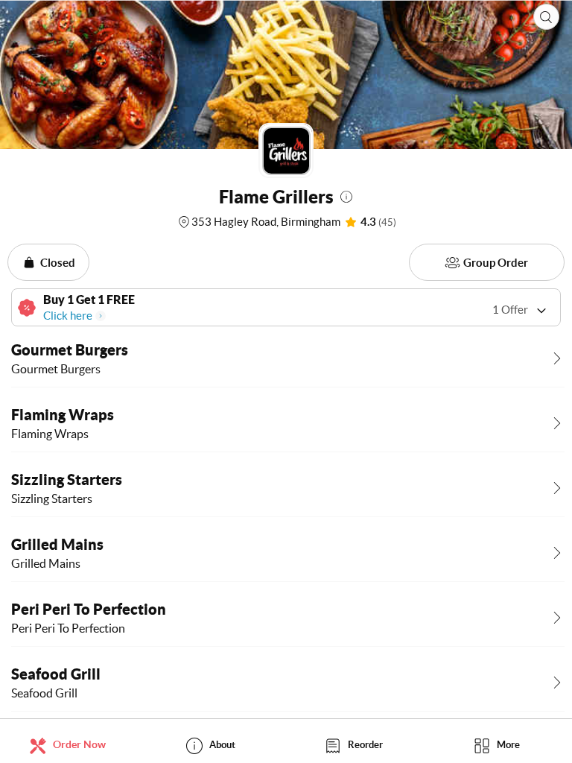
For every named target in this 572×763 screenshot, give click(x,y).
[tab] (71, 744)
